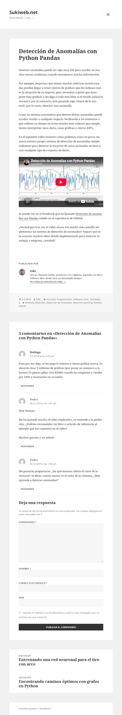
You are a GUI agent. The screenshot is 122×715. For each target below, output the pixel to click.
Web (21, 597)
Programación (64, 299)
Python (22, 305)
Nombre (25, 568)
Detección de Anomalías (59, 302)
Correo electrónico (33, 583)
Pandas (98, 302)
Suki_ (38, 299)
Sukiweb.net (23, 12)
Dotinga (35, 352)
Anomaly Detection (35, 302)
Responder (27, 385)
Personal (51, 299)
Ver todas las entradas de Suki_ (47, 281)
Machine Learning (83, 302)
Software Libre (80, 299)
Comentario (28, 522)
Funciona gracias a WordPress (35, 708)
